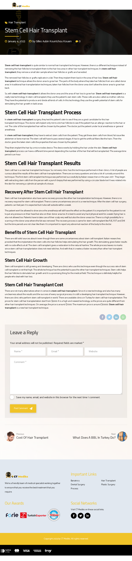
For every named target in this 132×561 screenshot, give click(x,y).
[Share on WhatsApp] (123, 317)
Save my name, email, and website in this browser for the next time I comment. (58, 397)
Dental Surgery (78, 485)
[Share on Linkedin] (116, 317)
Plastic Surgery (108, 485)
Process (74, 489)
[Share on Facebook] (102, 317)
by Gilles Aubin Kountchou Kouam (52, 41)
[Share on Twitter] (109, 317)
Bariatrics (75, 481)
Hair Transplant (17, 22)
